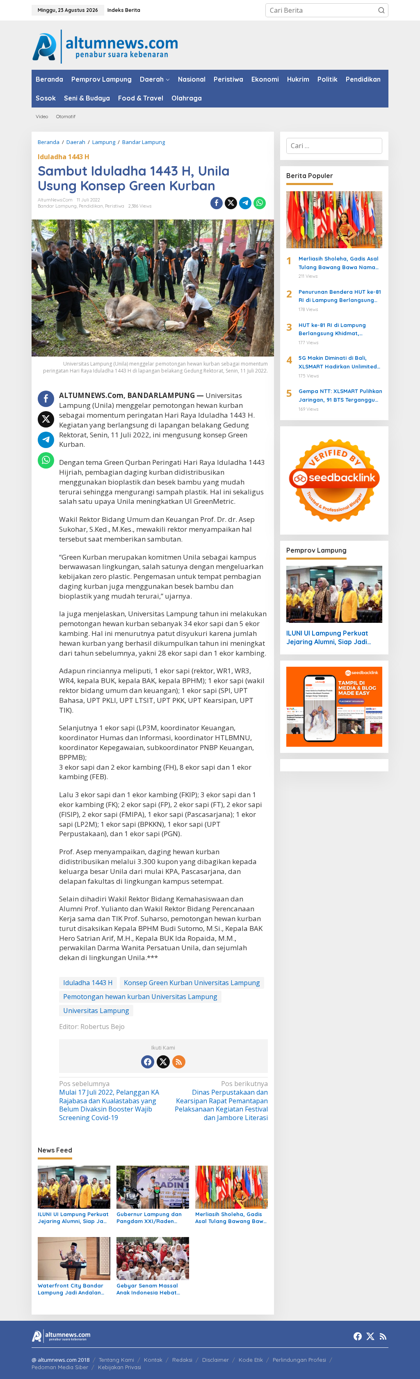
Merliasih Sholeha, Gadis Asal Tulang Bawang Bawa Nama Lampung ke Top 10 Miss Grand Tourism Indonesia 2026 (231, 1218)
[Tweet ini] (231, 203)
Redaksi (182, 1359)
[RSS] (178, 1061)
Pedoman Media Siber (60, 1367)
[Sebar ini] (216, 203)
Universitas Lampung (96, 1010)
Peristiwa (114, 206)
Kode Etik (251, 1359)
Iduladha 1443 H (63, 156)
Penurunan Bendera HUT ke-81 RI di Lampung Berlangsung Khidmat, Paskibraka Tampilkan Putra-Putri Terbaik (340, 296)
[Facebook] (147, 1061)
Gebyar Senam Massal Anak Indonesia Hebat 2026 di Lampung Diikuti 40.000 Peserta (148, 1289)
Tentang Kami (116, 1359)
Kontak (153, 1359)
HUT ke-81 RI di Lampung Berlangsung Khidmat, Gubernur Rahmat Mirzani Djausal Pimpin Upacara (334, 330)
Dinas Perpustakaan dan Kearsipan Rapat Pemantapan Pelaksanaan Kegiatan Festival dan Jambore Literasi (221, 1100)
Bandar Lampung (57, 206)
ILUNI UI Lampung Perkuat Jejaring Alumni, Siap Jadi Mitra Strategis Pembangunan (73, 1218)
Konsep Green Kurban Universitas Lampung (192, 982)
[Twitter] (163, 1061)
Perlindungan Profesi (299, 1359)
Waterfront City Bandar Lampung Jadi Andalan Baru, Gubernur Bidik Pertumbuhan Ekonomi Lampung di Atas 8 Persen (73, 1289)
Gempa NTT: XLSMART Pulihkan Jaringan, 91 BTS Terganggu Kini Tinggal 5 (340, 396)
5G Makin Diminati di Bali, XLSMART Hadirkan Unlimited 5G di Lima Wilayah (338, 362)
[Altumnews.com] (105, 45)
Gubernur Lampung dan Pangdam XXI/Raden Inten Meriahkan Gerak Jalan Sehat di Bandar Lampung (149, 1218)
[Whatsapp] (259, 203)
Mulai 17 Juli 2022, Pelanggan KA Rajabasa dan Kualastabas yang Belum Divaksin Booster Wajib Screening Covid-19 (109, 1100)
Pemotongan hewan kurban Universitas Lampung (140, 996)
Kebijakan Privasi (119, 1367)
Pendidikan (91, 206)
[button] (381, 10)
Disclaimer (215, 1359)
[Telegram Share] (245, 203)
